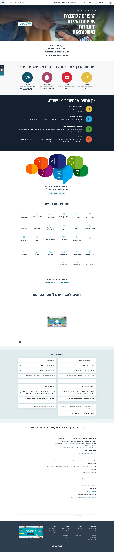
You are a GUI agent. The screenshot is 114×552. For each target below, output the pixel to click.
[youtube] (59, 546)
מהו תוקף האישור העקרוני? (47, 365)
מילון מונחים (93, 537)
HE (3, 3)
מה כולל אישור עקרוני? (88, 365)
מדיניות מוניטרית (65, 532)
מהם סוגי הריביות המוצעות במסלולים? (83, 381)
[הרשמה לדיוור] (2, 74)
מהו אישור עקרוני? (50, 360)
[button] (90, 215)
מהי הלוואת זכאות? (49, 386)
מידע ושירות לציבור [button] (73, 3)
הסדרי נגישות (93, 541)
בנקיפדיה (54, 532)
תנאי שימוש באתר (92, 539)
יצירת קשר (80, 528)
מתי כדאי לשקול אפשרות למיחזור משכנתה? (82, 413)
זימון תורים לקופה (78, 530)
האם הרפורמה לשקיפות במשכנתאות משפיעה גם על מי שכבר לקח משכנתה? (77, 407)
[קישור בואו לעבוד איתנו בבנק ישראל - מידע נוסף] (30, 532)
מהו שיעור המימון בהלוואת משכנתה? (45, 370)
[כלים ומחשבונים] (2, 70)
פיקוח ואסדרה (66, 534)
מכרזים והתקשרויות (52, 528)
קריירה (81, 537)
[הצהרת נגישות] (2, 66)
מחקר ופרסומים (65, 528)
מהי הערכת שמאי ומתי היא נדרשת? (84, 370)
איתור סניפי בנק (92, 532)
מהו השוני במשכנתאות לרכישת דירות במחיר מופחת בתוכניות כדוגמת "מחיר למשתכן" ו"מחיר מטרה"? (77, 392)
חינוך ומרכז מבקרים (51, 530)
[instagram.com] (53, 546)
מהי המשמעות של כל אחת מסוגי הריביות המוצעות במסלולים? (38, 381)
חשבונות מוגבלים (78, 535)
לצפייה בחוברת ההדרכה (57, 193)
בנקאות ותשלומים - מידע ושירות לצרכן (76, 9)
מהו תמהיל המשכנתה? (88, 386)
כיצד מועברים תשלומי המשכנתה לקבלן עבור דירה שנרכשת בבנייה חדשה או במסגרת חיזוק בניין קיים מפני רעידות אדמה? (38, 392)
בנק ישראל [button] (102, 3)
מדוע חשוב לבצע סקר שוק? (86, 360)
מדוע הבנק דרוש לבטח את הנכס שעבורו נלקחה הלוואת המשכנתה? (40, 400)
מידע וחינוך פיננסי (65, 9)
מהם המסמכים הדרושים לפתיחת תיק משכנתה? (81, 399)
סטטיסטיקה (66, 530)
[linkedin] (61, 546)
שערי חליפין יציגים (92, 528)
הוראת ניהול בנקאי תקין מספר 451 (87, 454)
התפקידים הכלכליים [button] (89, 3)
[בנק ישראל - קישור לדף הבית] (110, 2)
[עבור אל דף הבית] (15, 2)
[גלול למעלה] (110, 548)
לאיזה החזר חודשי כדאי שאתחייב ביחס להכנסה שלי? (40, 376)
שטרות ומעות (66, 537)
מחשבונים (93, 530)
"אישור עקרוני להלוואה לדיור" (57, 282)
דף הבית (94, 9)
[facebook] (56, 546)
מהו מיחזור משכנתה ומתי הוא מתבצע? (44, 406)
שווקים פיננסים (66, 535)
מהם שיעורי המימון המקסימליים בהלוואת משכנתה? (80, 376)
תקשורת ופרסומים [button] (58, 3)
